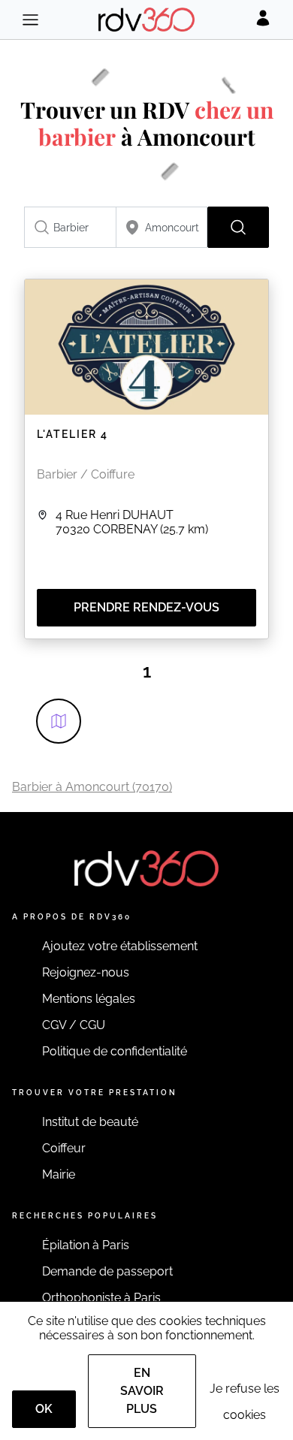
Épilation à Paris (85, 1245)
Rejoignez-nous (85, 972)
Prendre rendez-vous (146, 607)
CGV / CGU (73, 1025)
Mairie (58, 1174)
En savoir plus (142, 1391)
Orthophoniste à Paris (101, 1298)
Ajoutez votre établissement (120, 946)
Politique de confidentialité (114, 1051)
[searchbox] (70, 227)
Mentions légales (88, 999)
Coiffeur (64, 1148)
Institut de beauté (90, 1122)
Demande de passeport (107, 1271)
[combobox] (70, 227)
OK (44, 1409)
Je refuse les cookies (244, 1401)
